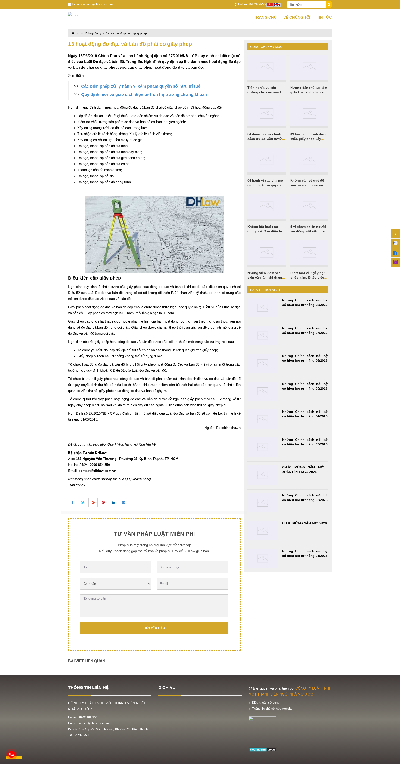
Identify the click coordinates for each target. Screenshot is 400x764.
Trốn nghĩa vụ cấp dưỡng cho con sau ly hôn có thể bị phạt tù (265, 92)
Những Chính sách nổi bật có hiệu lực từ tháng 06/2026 (305, 358)
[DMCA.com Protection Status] (263, 749)
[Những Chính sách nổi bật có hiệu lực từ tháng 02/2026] (262, 503)
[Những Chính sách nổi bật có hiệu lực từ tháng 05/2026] (262, 391)
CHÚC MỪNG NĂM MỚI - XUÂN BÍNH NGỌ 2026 (305, 469)
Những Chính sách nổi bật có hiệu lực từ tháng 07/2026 (305, 330)
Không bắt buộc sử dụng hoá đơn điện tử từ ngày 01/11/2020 (264, 231)
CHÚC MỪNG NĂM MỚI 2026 (304, 523)
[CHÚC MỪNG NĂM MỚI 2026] (262, 530)
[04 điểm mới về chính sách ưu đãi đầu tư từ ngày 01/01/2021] (266, 113)
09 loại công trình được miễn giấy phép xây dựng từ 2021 (309, 138)
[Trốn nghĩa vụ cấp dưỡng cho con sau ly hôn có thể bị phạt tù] (266, 67)
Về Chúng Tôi (296, 17)
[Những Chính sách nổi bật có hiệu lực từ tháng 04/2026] (262, 419)
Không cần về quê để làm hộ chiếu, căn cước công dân (309, 185)
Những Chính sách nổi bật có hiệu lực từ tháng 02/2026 (305, 497)
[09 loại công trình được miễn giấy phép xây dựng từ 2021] (309, 113)
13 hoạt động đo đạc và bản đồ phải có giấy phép (115, 33)
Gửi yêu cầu (154, 628)
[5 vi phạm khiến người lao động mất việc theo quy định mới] (309, 206)
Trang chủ (265, 17)
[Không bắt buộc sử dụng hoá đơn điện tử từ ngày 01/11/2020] (266, 206)
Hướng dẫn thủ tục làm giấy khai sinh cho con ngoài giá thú (308, 92)
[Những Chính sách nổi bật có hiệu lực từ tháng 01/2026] (262, 558)
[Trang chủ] (82, 15)
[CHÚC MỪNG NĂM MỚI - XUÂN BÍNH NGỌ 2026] (262, 475)
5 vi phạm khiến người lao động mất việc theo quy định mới (308, 231)
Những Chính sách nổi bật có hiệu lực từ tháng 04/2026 (305, 414)
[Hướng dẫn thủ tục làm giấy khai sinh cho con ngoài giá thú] (309, 67)
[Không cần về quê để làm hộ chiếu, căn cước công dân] (309, 160)
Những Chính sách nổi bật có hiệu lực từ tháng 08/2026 (305, 302)
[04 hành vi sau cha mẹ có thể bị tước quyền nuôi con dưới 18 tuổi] (266, 160)
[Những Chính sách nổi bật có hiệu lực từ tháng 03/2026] (262, 447)
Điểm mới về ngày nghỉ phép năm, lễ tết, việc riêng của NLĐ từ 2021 (308, 277)
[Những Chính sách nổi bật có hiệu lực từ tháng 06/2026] (262, 363)
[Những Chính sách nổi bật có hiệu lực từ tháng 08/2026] (262, 307)
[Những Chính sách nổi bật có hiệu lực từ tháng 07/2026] (262, 335)
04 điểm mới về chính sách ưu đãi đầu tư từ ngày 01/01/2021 (264, 138)
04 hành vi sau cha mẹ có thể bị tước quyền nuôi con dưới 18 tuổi (265, 185)
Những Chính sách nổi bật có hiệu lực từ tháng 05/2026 (305, 386)
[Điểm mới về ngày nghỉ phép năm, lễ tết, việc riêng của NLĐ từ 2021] (309, 252)
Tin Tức (324, 17)
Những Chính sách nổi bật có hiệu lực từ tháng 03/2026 (305, 442)
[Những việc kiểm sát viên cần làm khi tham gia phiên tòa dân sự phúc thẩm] (266, 252)
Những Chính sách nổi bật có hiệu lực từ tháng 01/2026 (305, 553)
